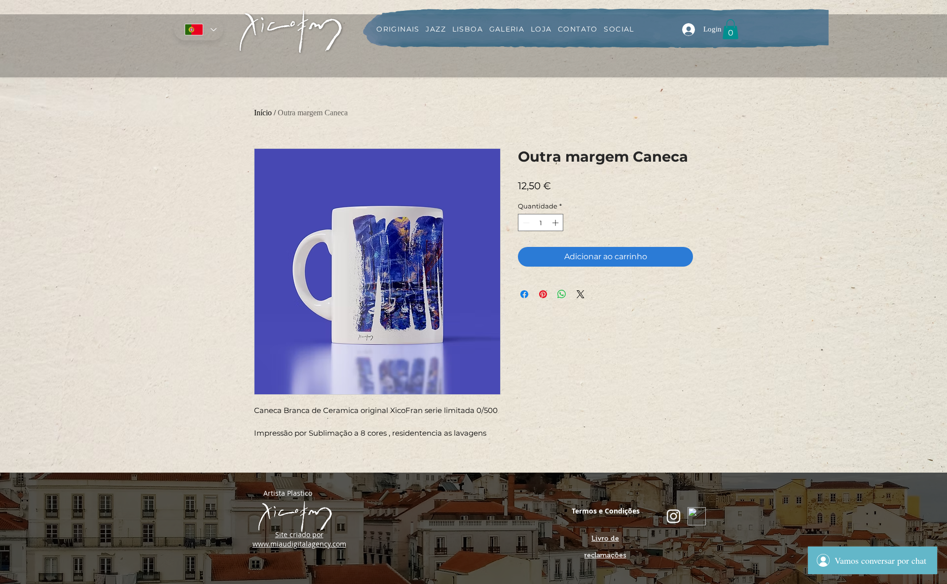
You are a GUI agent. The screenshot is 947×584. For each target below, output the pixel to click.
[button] (730, 29)
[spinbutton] (540, 222)
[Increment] (556, 222)
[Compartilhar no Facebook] (524, 294)
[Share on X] (580, 294)
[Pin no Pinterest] (543, 294)
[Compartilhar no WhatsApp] (562, 294)
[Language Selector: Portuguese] (198, 29)
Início (263, 112)
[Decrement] (525, 222)
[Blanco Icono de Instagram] (673, 516)
